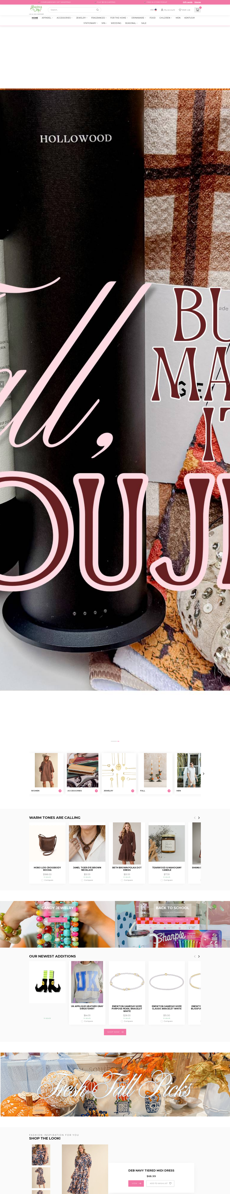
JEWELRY (81, 18)
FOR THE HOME (118, 18)
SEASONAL (130, 23)
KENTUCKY (189, 18)
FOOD (153, 18)
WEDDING (116, 23)
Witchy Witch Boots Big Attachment (47, 1007)
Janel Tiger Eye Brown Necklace (87, 868)
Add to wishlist (158, 1183)
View (134, 1183)
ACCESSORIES (64, 18)
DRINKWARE (138, 18)
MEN (178, 18)
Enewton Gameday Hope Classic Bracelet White (167, 1007)
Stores (197, 2)
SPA (103, 23)
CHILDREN (164, 18)
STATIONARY (90, 23)
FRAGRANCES (98, 18)
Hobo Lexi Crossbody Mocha (47, 868)
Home (35, 18)
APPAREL (46, 18)
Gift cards (187, 2)
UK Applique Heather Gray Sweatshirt (87, 1007)
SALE (143, 23)
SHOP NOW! (113, 1032)
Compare (48, 880)
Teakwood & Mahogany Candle (166, 868)
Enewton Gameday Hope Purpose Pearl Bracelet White (127, 1008)
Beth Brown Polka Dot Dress (127, 868)
